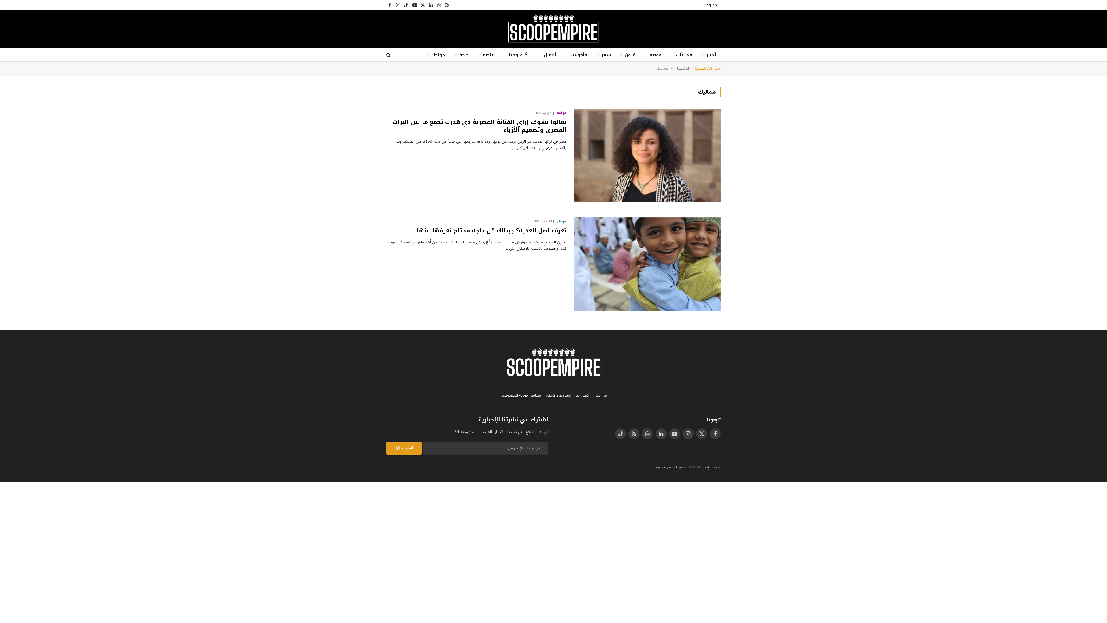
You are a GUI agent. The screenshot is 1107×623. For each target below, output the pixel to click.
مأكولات (579, 54)
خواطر (438, 54)
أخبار (711, 54)
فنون (630, 54)
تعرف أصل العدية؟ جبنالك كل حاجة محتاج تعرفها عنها (491, 230)
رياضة (489, 54)
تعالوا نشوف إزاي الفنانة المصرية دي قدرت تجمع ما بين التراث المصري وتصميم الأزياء (479, 126)
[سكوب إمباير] (553, 29)
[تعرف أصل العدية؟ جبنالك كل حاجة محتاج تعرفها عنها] (647, 264)
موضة (655, 54)
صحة (464, 54)
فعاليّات (684, 54)
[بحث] (389, 54)
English (710, 5)
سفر (606, 54)
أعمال (550, 54)
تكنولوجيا (519, 54)
